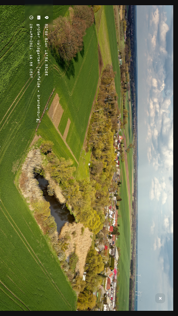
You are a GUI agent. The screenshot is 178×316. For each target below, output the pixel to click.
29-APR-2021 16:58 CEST (31, 49)
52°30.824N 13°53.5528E (46, 48)
